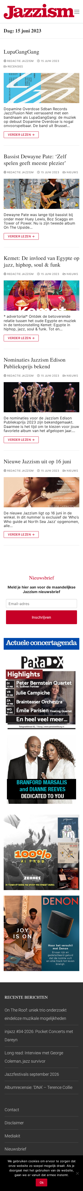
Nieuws (72, 172)
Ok (42, 1182)
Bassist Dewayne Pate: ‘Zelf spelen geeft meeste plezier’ (35, 159)
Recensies (15, 66)
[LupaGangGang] (41, 88)
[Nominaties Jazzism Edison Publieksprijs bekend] (41, 397)
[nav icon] (76, 11)
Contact (12, 1109)
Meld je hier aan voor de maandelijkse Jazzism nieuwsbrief (42, 589)
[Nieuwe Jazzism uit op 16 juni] (41, 492)
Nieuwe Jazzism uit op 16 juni (37, 461)
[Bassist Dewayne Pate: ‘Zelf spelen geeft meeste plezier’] (41, 194)
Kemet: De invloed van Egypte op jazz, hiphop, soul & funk (41, 261)
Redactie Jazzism (19, 61)
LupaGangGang (21, 51)
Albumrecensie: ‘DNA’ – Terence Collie (38, 1087)
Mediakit (12, 1135)
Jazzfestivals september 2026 (32, 1074)
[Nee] (77, 1173)
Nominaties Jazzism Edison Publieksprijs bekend (34, 363)
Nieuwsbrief (15, 1149)
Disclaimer (14, 1122)
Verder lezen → (21, 134)
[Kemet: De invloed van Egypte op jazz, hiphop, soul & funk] (41, 295)
